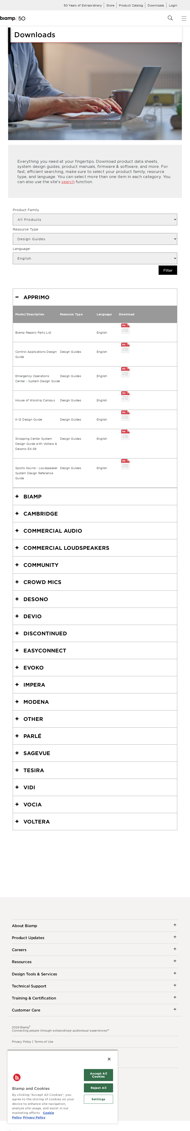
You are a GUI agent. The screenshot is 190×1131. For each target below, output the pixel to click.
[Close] (109, 1059)
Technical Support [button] (29, 985)
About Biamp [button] (24, 925)
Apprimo (36, 297)
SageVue (36, 753)
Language (21, 249)
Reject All (98, 1088)
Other (33, 719)
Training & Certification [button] (34, 998)
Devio (32, 616)
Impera (34, 685)
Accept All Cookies (98, 1075)
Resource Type (25, 229)
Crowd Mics (42, 582)
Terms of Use (43, 1041)
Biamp (32, 496)
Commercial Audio (52, 531)
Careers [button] (19, 949)
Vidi (29, 787)
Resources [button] (22, 961)
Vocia (32, 804)
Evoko (33, 667)
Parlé (32, 736)
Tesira (33, 770)
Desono (35, 599)
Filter (167, 270)
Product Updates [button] (28, 937)
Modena (36, 702)
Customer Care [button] (26, 1010)
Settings (98, 1099)
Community (41, 565)
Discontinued (45, 633)
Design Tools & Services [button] (34, 973)
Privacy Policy (21, 1041)
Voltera (36, 821)
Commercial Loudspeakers (66, 548)
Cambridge (40, 513)
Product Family (26, 210)
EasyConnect (44, 650)
